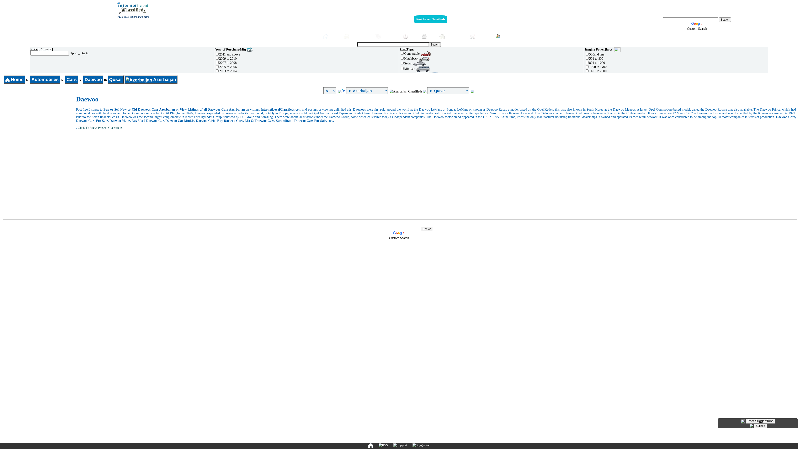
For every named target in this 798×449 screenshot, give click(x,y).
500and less (597, 54)
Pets (432, 36)
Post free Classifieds (303, 36)
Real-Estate (456, 36)
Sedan (408, 63)
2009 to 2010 (228, 58)
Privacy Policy (373, 395)
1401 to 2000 (598, 71)
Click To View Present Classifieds (100, 128)
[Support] (400, 445)
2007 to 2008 (228, 62)
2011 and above (229, 54)
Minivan (410, 68)
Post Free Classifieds (430, 19)
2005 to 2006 (228, 67)
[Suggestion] (421, 445)
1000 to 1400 (598, 67)
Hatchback (411, 58)
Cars (71, 79)
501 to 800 (596, 58)
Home (335, 36)
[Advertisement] (39, 126)
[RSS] (383, 445)
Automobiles (361, 36)
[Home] (370, 445)
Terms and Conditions (408, 395)
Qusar (115, 79)
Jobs (413, 36)
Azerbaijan (164, 79)
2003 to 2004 (228, 71)
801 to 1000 (597, 62)
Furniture (391, 36)
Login (507, 36)
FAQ (431, 395)
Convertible (412, 53)
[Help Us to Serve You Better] (743, 421)
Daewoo (93, 79)
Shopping (484, 36)
